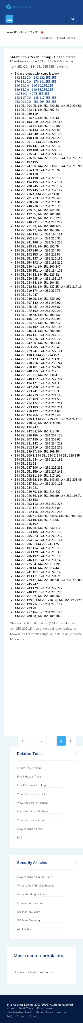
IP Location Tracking (29, 903)
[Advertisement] (41, 686)
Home (10, 1008)
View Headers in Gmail (31, 794)
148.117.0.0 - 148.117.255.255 (36, 98)
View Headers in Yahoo (31, 820)
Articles (62, 1012)
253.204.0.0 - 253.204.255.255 (36, 102)
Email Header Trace (29, 776)
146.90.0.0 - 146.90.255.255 (34, 86)
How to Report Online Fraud (34, 877)
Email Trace (26, 1008)
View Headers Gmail (19, 1012)
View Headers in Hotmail (32, 803)
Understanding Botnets (31, 894)
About (21, 1016)
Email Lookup (45, 1008)
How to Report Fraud (30, 829)
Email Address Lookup (31, 785)
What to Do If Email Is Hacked (35, 885)
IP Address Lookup (29, 768)
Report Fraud (44, 1012)
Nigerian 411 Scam (28, 912)
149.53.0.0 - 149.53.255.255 (34, 90)
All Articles (24, 929)
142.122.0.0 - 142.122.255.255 (36, 78)
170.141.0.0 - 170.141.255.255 (36, 82)
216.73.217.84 (29, 32)
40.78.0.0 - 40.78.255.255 (32, 94)
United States (65, 38)
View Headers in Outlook (32, 811)
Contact (34, 1016)
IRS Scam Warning (28, 920)
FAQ (20, 837)
